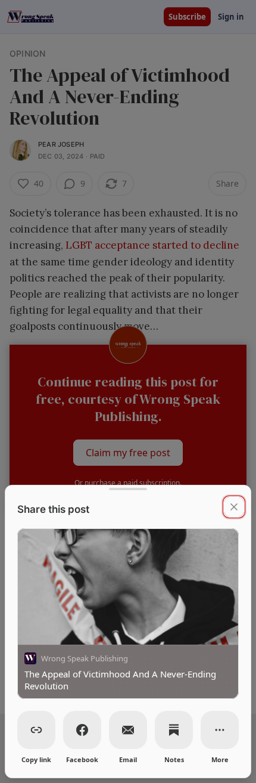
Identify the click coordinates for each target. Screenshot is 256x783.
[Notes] (174, 730)
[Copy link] (36, 730)
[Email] (128, 730)
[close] (233, 506)
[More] (220, 730)
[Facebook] (82, 730)
